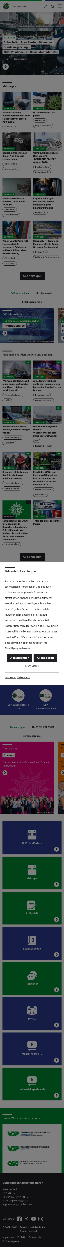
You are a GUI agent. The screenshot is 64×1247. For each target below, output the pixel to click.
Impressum (10, 677)
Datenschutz (23, 677)
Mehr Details (32, 665)
